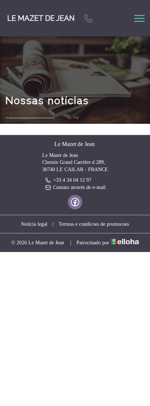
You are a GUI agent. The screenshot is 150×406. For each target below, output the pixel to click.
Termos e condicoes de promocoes (94, 224)
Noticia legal (34, 224)
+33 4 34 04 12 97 (72, 180)
